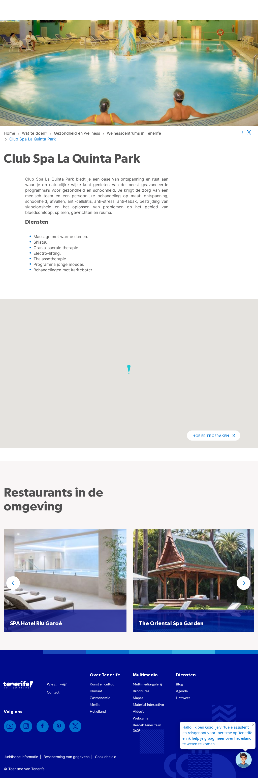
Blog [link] (179, 684)
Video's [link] (138, 711)
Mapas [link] (138, 698)
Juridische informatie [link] (21, 757)
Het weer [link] (183, 698)
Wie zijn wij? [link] (57, 684)
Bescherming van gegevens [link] (66, 757)
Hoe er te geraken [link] (210, 436)
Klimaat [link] (96, 691)
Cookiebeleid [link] (105, 757)
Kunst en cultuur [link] (103, 684)
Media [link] (95, 704)
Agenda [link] (182, 691)
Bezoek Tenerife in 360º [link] (147, 728)
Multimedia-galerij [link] (147, 684)
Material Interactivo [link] (148, 704)
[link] (9, 133)
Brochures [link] (141, 691)
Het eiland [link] (98, 711)
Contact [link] (53, 692)
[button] (128, 369)
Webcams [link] (140, 718)
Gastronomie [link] (100, 698)
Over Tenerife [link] (105, 675)
